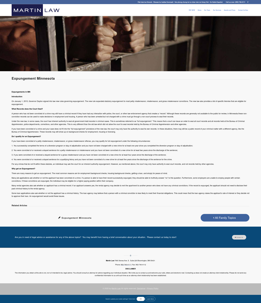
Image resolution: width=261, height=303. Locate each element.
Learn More (150, 299)
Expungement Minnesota (77, 217)
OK (141, 299)
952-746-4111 (126, 264)
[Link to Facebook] (247, 2)
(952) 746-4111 (240, 2)
